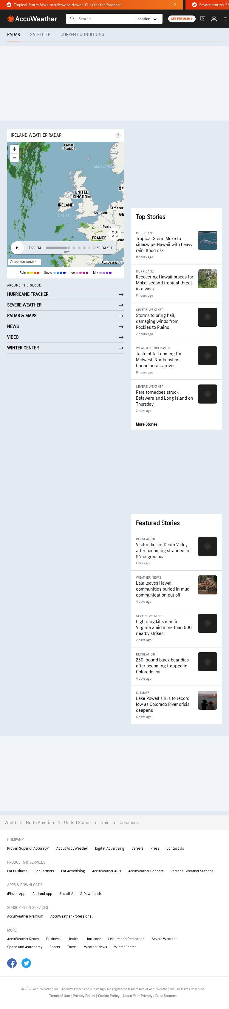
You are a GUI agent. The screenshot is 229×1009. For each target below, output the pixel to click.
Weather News (95, 947)
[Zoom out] (14, 157)
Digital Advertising (109, 848)
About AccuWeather (72, 848)
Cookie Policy (109, 996)
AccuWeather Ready (23, 939)
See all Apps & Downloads (80, 893)
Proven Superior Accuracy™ (28, 848)
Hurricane (93, 939)
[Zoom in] (14, 149)
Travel (72, 947)
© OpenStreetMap (23, 262)
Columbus (129, 823)
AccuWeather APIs (106, 871)
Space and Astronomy (24, 947)
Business (53, 939)
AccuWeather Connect (145, 871)
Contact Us (175, 848)
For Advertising (73, 871)
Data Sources (166, 996)
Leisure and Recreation (126, 939)
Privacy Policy (84, 996)
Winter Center (125, 947)
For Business (17, 871)
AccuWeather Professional (71, 916)
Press (155, 848)
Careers (137, 848)
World (10, 823)
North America (40, 823)
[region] (65, 204)
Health (73, 939)
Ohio (104, 823)
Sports (54, 947)
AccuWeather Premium (25, 916)
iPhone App (16, 893)
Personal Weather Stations (192, 871)
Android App (42, 893)
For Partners (44, 871)
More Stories (146, 424)
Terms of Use (60, 996)
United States (77, 823)
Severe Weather (164, 939)
